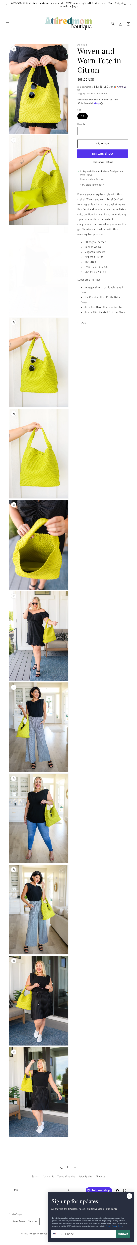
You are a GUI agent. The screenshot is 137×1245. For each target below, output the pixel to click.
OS (82, 116)
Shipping (81, 93)
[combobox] (57, 1234)
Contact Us (48, 1176)
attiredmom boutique (38, 1234)
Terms (120, 1226)
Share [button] (84, 322)
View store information (92, 184)
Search (35, 1176)
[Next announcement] (130, 5)
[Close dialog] (129, 1196)
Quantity (81, 124)
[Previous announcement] (6, 5)
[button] (7, 24)
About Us (100, 1176)
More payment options (103, 162)
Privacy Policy (111, 1226)
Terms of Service (66, 1176)
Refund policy (86, 1176)
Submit (123, 1234)
